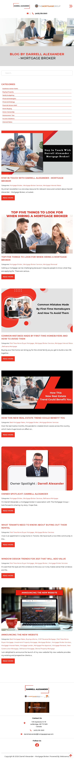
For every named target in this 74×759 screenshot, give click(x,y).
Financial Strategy (9, 102)
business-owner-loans (10, 88)
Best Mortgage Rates (17, 422)
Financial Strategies (9, 98)
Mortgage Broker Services (32, 185)
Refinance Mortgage (9, 346)
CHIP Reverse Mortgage (47, 639)
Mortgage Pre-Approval (42, 645)
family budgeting (8, 95)
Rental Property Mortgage (45, 649)
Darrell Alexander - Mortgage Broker (34, 756)
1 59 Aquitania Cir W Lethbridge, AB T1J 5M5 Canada (39, 724)
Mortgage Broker (16, 185)
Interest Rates (7, 122)
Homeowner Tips (8, 115)
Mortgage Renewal (50, 264)
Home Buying (7, 108)
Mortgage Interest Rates (52, 185)
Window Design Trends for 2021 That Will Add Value (33, 559)
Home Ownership (8, 112)
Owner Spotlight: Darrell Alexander (24, 494)
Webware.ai (64, 756)
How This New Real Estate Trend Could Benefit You (33, 418)
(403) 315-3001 (41, 14)
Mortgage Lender (26, 645)
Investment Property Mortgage (25, 642)
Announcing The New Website (19, 634)
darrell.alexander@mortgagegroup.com (39, 734)
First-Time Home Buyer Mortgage (22, 343)
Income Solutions (8, 118)
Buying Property (8, 92)
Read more (8, 198)
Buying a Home (31, 639)
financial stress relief (10, 105)
